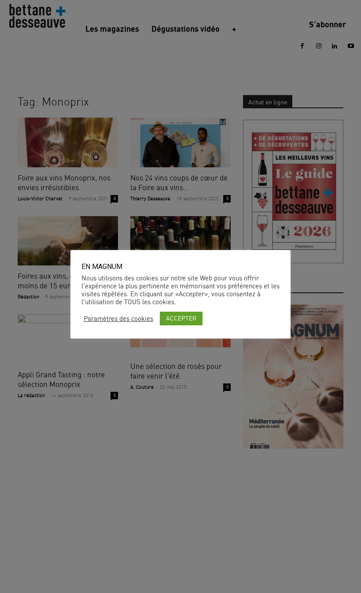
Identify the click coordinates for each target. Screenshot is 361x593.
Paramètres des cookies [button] (118, 319)
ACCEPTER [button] (181, 318)
